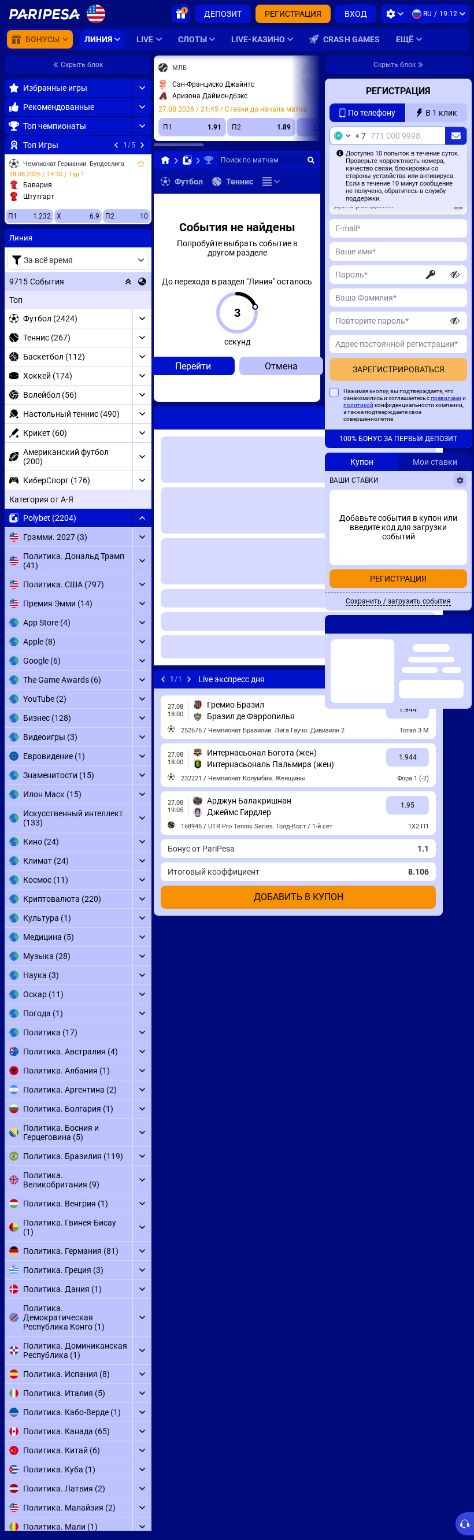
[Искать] (311, 160)
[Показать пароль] (455, 297)
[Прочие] (271, 181)
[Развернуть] (141, 88)
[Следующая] (142, 145)
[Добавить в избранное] (141, 163)
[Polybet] (187, 160)
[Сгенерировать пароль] (431, 297)
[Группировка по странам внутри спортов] (142, 281)
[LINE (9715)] (165, 160)
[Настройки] (394, 14)
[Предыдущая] (116, 145)
